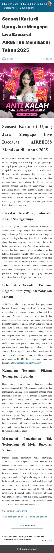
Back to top (47, 541)
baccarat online (20, 511)
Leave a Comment (27, 525)
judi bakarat (41, 517)
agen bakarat (14, 517)
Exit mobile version (27, 549)
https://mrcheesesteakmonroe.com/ (26, 362)
